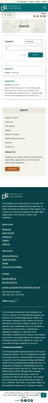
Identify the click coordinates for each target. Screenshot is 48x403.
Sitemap (24, 397)
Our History (10, 126)
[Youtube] (28, 400)
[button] (44, 7)
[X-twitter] (25, 400)
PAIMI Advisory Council (15, 138)
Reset (23, 55)
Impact (8, 130)
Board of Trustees (12, 134)
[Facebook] (22, 400)
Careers (8, 143)
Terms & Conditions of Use (35, 395)
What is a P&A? (11, 118)
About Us (9, 122)
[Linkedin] (31, 400)
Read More (12, 169)
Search (35, 55)
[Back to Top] (43, 395)
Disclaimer (21, 395)
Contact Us (9, 147)
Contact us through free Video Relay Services (21, 287)
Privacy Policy (12, 395)
